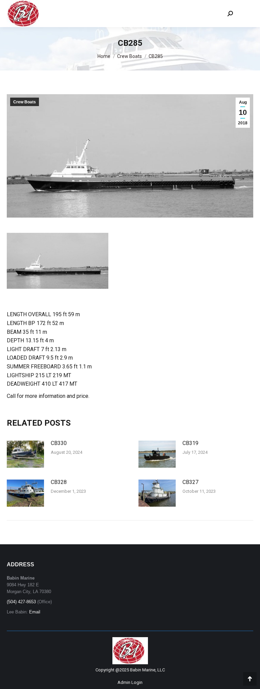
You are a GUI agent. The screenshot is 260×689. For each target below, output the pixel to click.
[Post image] (25, 454)
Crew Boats (24, 102)
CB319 (190, 443)
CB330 (59, 443)
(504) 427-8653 (21, 601)
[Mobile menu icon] (246, 13)
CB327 (190, 482)
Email (34, 611)
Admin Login (130, 682)
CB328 (59, 482)
